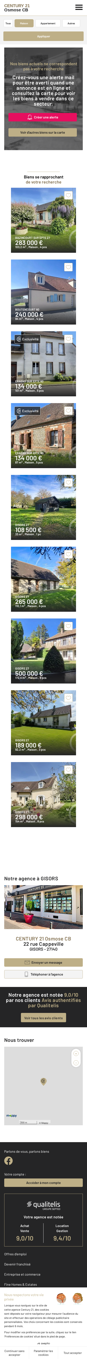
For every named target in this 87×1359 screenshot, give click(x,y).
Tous (8, 23)
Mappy (44, 1122)
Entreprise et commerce (22, 1274)
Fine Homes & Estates (20, 1284)
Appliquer (43, 36)
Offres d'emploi (15, 1254)
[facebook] (8, 1161)
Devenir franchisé (17, 1264)
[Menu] (79, 7)
